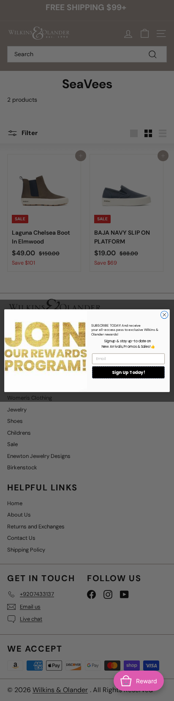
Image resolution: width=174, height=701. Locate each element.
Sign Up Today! (128, 372)
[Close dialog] (164, 315)
